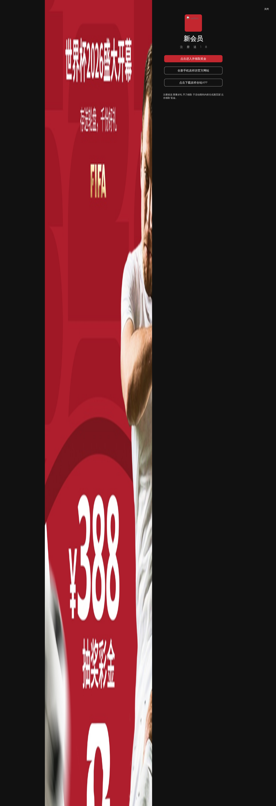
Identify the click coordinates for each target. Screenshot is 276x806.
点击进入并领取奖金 (193, 59)
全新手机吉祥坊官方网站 (193, 70)
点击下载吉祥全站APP (193, 82)
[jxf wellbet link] (98, 402)
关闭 (266, 9)
